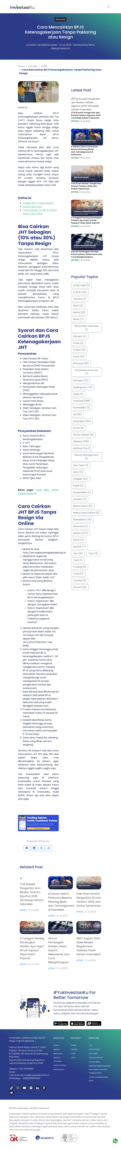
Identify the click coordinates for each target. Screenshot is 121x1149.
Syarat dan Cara (32, 206)
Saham (56, 1045)
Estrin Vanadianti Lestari (43, 45)
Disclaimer (93, 1054)
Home (21, 66)
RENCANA (60, 19)
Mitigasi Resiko (94, 1062)
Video (73, 1054)
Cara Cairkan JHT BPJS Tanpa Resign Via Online (40, 211)
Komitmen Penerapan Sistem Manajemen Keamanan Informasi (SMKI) (100, 1069)
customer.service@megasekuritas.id (29, 1075)
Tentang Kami (94, 1049)
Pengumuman (58, 1069)
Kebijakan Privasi (96, 1058)
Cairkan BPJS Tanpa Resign (38, 203)
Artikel (44, 66)
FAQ (90, 1045)
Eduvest (32, 66)
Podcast (74, 1049)
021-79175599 (26, 1068)
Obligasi (56, 1049)
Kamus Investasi (59, 1065)
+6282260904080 (31, 1078)
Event (73, 1058)
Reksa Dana (57, 1054)
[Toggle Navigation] (108, 6)
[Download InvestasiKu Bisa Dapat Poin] (38, 823)
